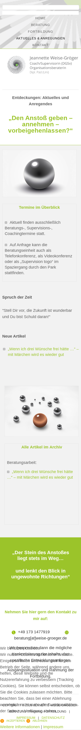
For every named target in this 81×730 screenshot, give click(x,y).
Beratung (40, 25)
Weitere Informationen (20, 727)
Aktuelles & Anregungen (40, 38)
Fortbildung (40, 31)
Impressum (53, 727)
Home (40, 18)
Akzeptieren (15, 720)
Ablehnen (39, 720)
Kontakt (40, 45)
